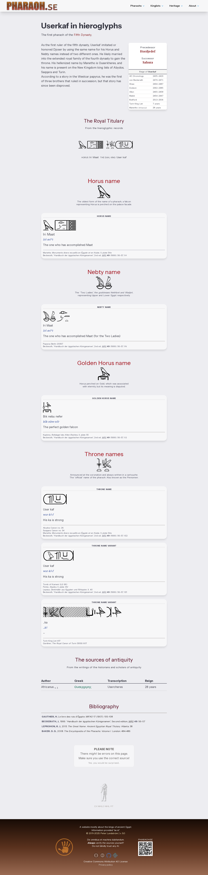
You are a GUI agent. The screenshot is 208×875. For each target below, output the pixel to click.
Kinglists (155, 5)
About (192, 5)
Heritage (174, 5)
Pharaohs (136, 5)
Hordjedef (147, 51)
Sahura (148, 62)
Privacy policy (106, 864)
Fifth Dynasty (82, 35)
